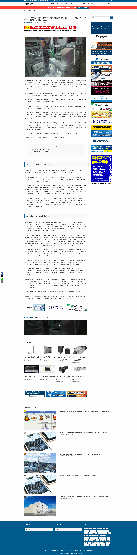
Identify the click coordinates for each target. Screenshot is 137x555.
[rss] (108, 1)
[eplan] (101, 94)
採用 (90, 540)
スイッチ (99, 531)
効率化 (96, 538)
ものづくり (93, 528)
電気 (107, 545)
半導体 (104, 538)
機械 (105, 540)
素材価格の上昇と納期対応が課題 (41, 152)
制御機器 (87, 538)
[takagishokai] (77, 396)
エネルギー (99, 528)
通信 (95, 545)
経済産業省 (98, 542)
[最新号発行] (101, 185)
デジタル (100, 533)
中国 (101, 535)
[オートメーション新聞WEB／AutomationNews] (28, 4)
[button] (2, 273)
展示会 (86, 540)
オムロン (105, 528)
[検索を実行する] (111, 17)
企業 (105, 535)
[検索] (112, 1)
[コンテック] (77, 311)
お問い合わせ (89, 550)
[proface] (56, 396)
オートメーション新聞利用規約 (51, 550)
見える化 (87, 545)
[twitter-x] (106, 1)
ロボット (91, 535)
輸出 (91, 545)
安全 (108, 538)
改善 (101, 540)
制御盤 (91, 538)
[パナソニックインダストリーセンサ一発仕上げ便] (35, 310)
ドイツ (105, 533)
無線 (89, 542)
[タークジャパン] (101, 129)
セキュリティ (106, 531)
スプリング (36, 22)
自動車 (103, 542)
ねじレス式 (41, 22)
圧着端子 (46, 22)
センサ (86, 533)
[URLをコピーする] (2, 281)
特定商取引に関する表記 (80, 550)
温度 (86, 542)
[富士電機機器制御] (101, 64)
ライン (86, 535)
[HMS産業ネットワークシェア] (101, 79)
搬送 (97, 540)
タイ (90, 533)
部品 (98, 545)
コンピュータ (93, 531)
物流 (93, 542)
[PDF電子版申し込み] (50, 31)
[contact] (110, 1)
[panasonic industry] (101, 39)
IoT (88, 528)
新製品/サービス (29, 22)
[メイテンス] (101, 49)
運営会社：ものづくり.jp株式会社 (66, 550)
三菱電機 (97, 535)
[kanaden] (101, 152)
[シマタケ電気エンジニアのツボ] (101, 118)
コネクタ (87, 531)
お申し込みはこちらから (83, 7)
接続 (94, 540)
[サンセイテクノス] (101, 101)
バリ (109, 533)
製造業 (108, 542)
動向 (100, 538)
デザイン (95, 533)
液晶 (108, 540)
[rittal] (101, 86)
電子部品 (103, 545)
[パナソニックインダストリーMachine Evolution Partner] (35, 396)
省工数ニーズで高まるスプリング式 (41, 149)
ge (85, 528)
